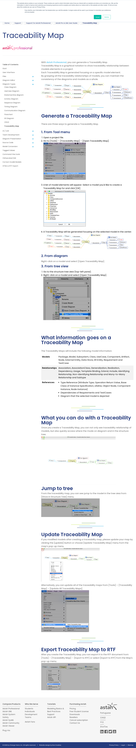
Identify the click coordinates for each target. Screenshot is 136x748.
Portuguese (105, 713)
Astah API (51, 717)
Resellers (74, 717)
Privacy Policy (114, 745)
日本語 (103, 717)
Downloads (75, 714)
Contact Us (75, 723)
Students (29, 708)
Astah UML (7, 711)
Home (7, 23)
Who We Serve (31, 704)
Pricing (73, 708)
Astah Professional (57, 62)
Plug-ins (6, 730)
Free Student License (79, 711)
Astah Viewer (8, 726)
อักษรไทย (104, 726)
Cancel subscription (79, 720)
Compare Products (11, 704)
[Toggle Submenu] (33, 76)
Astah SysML (8, 720)
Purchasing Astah (78, 704)
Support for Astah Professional (38, 23)
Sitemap (130, 745)
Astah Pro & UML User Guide (66, 23)
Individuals (30, 711)
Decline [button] (106, 17)
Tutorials (51, 704)
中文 (102, 722)
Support (18, 23)
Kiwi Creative (56, 745)
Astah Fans (30, 722)
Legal (123, 745)
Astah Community (11, 723)
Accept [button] (98, 17)
